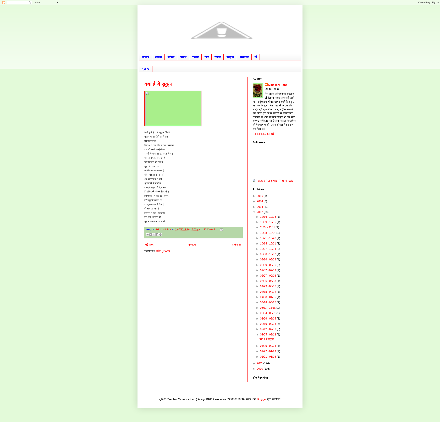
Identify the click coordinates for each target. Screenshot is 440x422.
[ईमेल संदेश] (221, 229)
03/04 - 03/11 (268, 313)
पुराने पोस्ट (236, 244)
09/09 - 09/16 (268, 265)
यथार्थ (183, 57)
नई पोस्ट (149, 244)
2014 (260, 201)
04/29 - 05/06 (268, 286)
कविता (171, 57)
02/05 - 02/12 (268, 334)
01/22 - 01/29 (268, 351)
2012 (260, 212)
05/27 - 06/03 (268, 275)
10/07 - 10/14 (268, 248)
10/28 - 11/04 (268, 232)
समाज (217, 57)
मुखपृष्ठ (146, 68)
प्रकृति (230, 57)
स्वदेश (195, 57)
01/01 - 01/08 (268, 356)
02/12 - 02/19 (268, 329)
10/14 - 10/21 (268, 243)
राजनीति (244, 57)
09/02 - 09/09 (268, 270)
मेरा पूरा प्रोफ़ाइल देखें (263, 133)
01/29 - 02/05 (268, 345)
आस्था (158, 57)
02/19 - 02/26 (268, 323)
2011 (260, 363)
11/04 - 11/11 (268, 227)
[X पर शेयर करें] (154, 234)
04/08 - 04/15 (268, 297)
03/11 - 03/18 (268, 307)
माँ (256, 57)
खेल (207, 57)
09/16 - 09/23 (268, 259)
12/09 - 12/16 (268, 222)
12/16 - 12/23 (268, 216)
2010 (260, 368)
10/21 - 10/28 (268, 238)
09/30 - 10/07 (268, 254)
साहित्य (145, 57)
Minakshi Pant (277, 84)
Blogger (262, 399)
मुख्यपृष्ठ (192, 244)
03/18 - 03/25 (268, 302)
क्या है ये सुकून (158, 84)
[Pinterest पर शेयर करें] (160, 234)
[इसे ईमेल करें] (147, 234)
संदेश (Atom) (163, 251)
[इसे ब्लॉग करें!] (150, 234)
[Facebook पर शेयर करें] (157, 234)
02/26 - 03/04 (268, 318)
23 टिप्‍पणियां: (210, 229)
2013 (260, 206)
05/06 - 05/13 (268, 281)
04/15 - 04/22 (268, 291)
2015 (260, 196)
